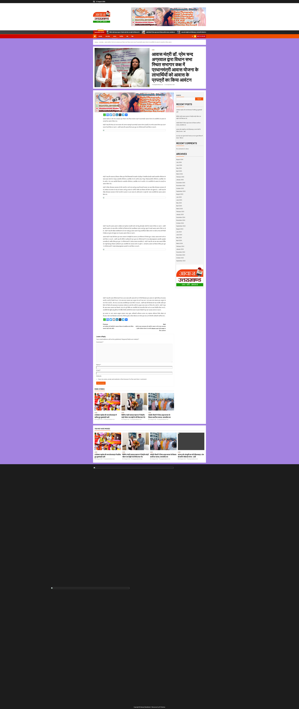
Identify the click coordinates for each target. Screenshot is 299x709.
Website (98, 376)
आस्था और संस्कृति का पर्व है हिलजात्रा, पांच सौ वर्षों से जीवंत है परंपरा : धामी (153, 32)
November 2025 (180, 185)
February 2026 (180, 177)
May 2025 (179, 203)
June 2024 (179, 234)
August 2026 (179, 159)
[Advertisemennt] (168, 16)
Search (178, 95)
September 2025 (180, 191)
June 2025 (179, 200)
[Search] (192, 36)
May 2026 (179, 168)
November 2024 (180, 220)
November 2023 (180, 255)
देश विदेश (121, 36)
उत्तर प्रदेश (108, 36)
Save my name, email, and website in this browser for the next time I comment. (122, 379)
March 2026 (179, 174)
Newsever (154, 707)
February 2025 (180, 211)
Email (98, 370)
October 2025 (180, 188)
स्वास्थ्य (114, 36)
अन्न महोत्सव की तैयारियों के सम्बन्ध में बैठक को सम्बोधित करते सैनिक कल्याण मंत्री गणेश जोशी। (118, 326)
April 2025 (179, 206)
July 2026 (179, 162)
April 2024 (179, 240)
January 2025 (180, 214)
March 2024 (179, 243)
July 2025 (179, 197)
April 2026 (179, 171)
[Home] (95, 36)
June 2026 (179, 165)
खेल (127, 36)
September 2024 (180, 226)
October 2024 (180, 223)
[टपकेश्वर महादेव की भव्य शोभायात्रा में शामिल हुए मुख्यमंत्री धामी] (107, 401)
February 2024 (180, 246)
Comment (99, 342)
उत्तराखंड (100, 36)
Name (98, 364)
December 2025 (180, 182)
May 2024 (179, 237)
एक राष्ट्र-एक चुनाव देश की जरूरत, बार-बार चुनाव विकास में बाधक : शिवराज (188, 32)
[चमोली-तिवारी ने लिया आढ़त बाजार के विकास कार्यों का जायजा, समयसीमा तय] (161, 401)
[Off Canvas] (94, 1)
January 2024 (180, 249)
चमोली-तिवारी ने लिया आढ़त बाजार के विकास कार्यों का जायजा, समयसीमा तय (117, 32)
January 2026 (180, 179)
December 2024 (180, 217)
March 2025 (179, 208)
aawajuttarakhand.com (158, 84)
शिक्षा (132, 36)
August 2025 (179, 194)
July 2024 (179, 232)
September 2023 (180, 261)
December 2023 (180, 252)
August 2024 (179, 229)
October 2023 (180, 258)
